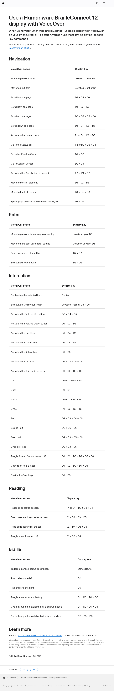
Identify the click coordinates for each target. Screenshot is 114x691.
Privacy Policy (47, 686)
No (34, 670)
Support (13, 678)
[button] (97, 3)
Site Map (87, 686)
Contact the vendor (16, 647)
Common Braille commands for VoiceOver (40, 635)
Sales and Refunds (74, 686)
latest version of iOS (19, 48)
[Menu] (110, 3)
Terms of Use (60, 686)
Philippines (107, 686)
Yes (24, 670)
